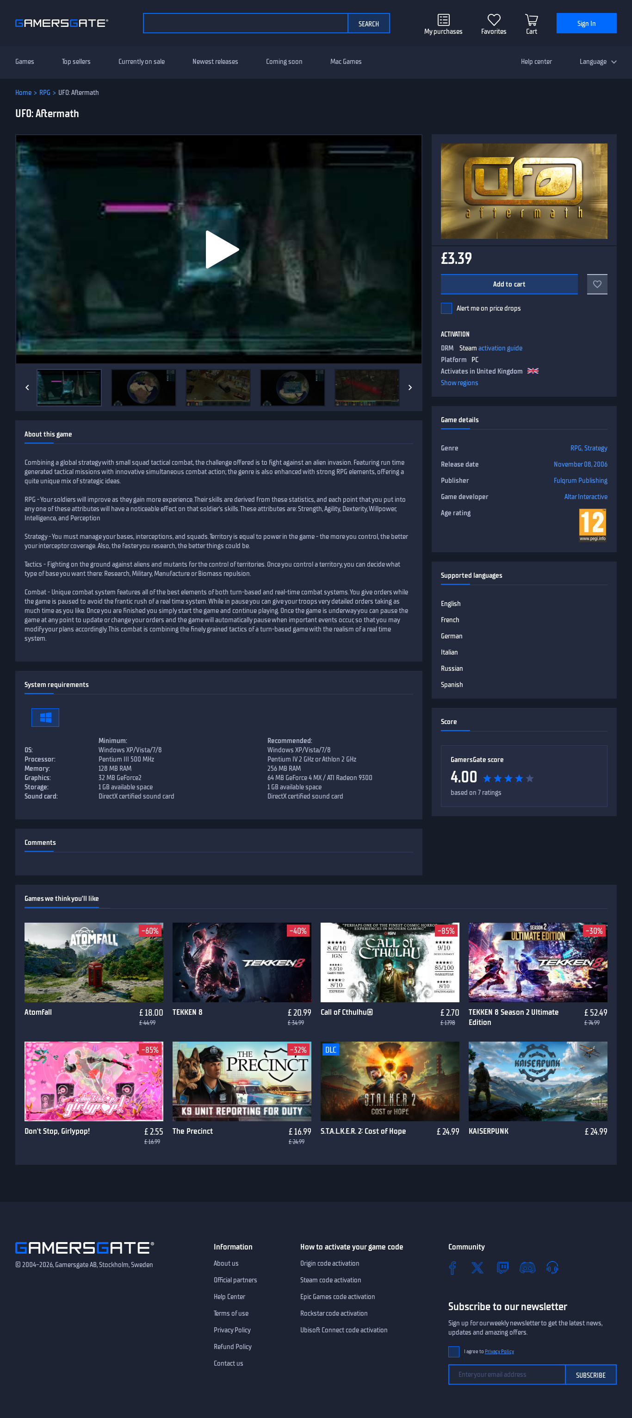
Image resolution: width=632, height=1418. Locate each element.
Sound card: (41, 796)
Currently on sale (141, 61)
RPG (44, 92)
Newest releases (215, 61)
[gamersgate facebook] (452, 1267)
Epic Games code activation (337, 1296)
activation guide (500, 348)
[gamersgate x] (477, 1267)
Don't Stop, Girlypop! (57, 1131)
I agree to (489, 1351)
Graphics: (38, 777)
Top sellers (76, 61)
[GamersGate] (84, 1255)
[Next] (410, 387)
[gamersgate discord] (527, 1267)
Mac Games (346, 61)
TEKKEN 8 (188, 1012)
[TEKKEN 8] (242, 962)
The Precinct (193, 1131)
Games (24, 61)
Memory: (37, 768)
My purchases (443, 31)
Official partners (235, 1280)
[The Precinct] (242, 1081)
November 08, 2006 (580, 464)
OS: (29, 750)
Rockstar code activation (334, 1313)
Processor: (40, 759)
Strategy (595, 448)
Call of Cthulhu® (347, 1012)
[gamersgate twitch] (502, 1267)
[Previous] (27, 387)
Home (23, 92)
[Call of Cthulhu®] (390, 962)
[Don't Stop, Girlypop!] (94, 1081)
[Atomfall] (94, 962)
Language (593, 61)
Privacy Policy (232, 1330)
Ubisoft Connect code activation (344, 1330)
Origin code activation (329, 1263)
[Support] (552, 1267)
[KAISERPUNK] (538, 1081)
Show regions (459, 382)
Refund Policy (233, 1346)
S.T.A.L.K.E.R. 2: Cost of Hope (363, 1131)
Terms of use (231, 1313)
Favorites (494, 31)
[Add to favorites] (597, 284)
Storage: (37, 787)
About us (226, 1263)
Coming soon (284, 61)
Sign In (586, 23)
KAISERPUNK (488, 1131)
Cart (531, 31)
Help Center (229, 1296)
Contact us (228, 1363)
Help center (536, 61)
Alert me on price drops (489, 308)
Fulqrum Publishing (580, 480)
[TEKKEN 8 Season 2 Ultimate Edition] (538, 962)
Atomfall (38, 1012)
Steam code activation (330, 1280)
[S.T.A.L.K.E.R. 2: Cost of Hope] (390, 1081)
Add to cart (509, 284)
